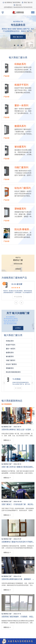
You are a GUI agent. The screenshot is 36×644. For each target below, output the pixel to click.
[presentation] (16, 303)
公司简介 (18, 328)
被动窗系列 (20, 146)
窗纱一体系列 (21, 105)
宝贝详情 (30, 297)
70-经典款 (7, 379)
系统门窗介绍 (28, 2)
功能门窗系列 (21, 167)
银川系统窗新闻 (7, 404)
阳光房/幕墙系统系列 (22, 229)
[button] (14, 45)
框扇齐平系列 (21, 85)
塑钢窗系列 (20, 208)
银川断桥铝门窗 (6, 427)
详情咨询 (18, 269)
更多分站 (18, 5)
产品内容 (6, 76)
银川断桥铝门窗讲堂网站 (12, 2)
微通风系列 (20, 126)
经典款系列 (20, 64)
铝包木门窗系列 (22, 188)
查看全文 (6, 440)
